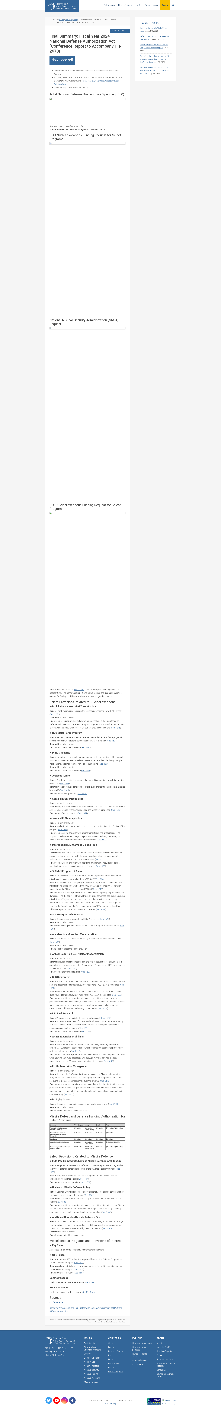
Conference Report (58, 1302)
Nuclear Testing (91, 1374)
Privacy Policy (110, 1403)
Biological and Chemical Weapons (92, 1348)
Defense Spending (92, 1358)
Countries (88, 1354)
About (159, 1343)
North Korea (113, 1363)
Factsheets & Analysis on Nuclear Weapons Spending (72, 1319)
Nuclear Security (91, 1370)
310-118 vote (89, 1292)
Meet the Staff (163, 1347)
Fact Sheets (89, 1343)
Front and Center (139, 1360)
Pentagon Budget (100, 1322)
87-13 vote (90, 1282)
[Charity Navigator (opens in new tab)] (154, 1401)
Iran (110, 1355)
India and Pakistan (116, 1351)
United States (121, 1322)
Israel (110, 1359)
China (110, 1343)
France (111, 1347)
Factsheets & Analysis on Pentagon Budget (101, 1319)
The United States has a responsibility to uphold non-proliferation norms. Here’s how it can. (155, 59)
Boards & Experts (164, 1351)
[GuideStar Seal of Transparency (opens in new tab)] (169, 1402)
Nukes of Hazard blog (142, 1343)
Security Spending (111, 1322)
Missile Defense (91, 1382)
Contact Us (161, 1370)
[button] (173, 5)
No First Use (89, 1362)
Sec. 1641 (82, 813)
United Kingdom (115, 1371)
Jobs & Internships (165, 1359)
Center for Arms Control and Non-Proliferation (62, 6)
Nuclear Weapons (92, 1378)
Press (159, 1355)
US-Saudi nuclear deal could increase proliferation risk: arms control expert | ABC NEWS (155, 70)
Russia (111, 1367)
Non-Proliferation (91, 1366)
